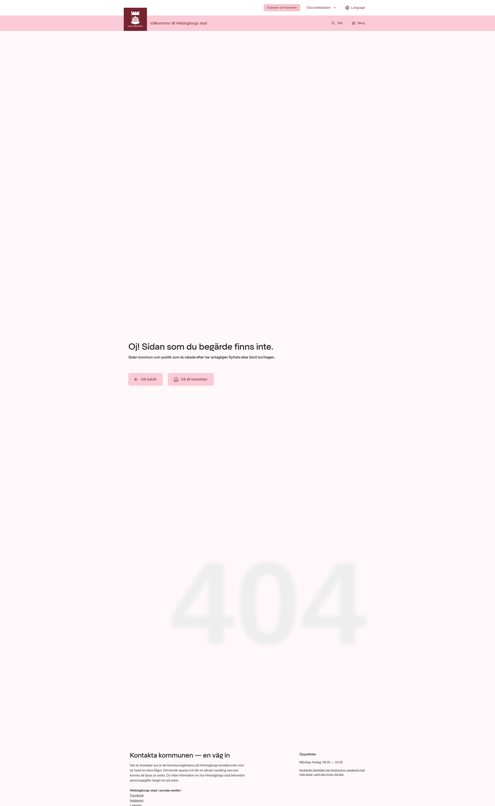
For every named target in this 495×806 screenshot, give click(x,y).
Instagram (136, 800)
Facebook (137, 795)
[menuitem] (282, 7)
